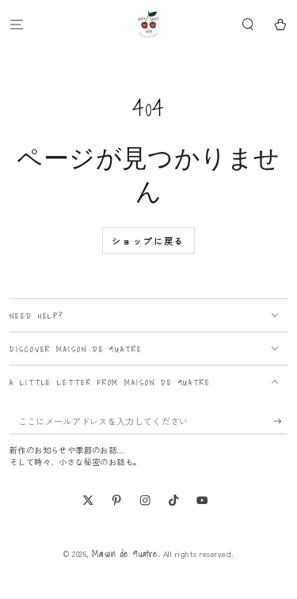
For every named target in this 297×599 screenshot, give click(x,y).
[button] (248, 24)
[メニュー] (16, 24)
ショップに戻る (148, 240)
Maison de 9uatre (125, 553)
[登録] (280, 421)
